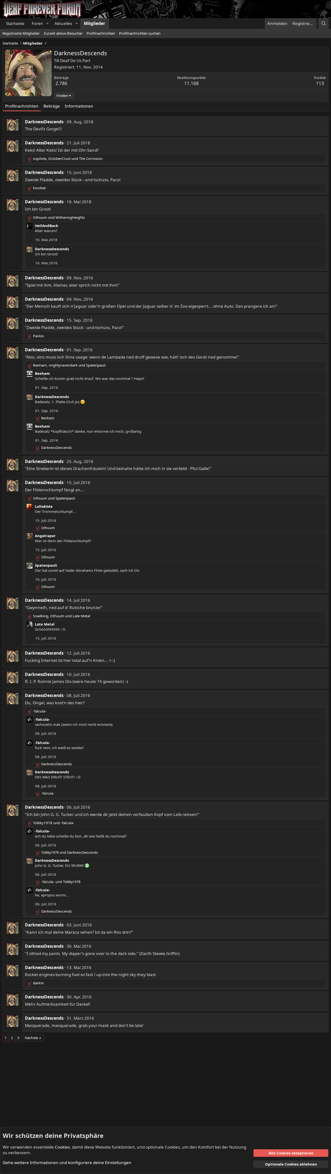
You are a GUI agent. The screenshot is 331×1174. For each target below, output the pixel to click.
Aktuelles (63, 23)
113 (320, 83)
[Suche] (323, 23)
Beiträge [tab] (51, 106)
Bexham (42, 373)
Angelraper (45, 535)
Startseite (15, 23)
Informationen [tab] (79, 106)
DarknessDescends (44, 122)
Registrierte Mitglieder (21, 33)
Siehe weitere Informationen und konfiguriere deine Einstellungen (67, 1162)
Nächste (31, 1037)
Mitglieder (94, 23)
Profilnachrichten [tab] (22, 106)
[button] (47, 23)
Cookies (62, 1147)
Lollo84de (44, 506)
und (59, 217)
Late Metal (45, 624)
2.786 (61, 83)
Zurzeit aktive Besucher (63, 33)
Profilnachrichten (101, 33)
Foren (37, 23)
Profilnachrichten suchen (139, 33)
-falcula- (42, 719)
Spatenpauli (46, 565)
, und (67, 158)
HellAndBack (46, 225)
